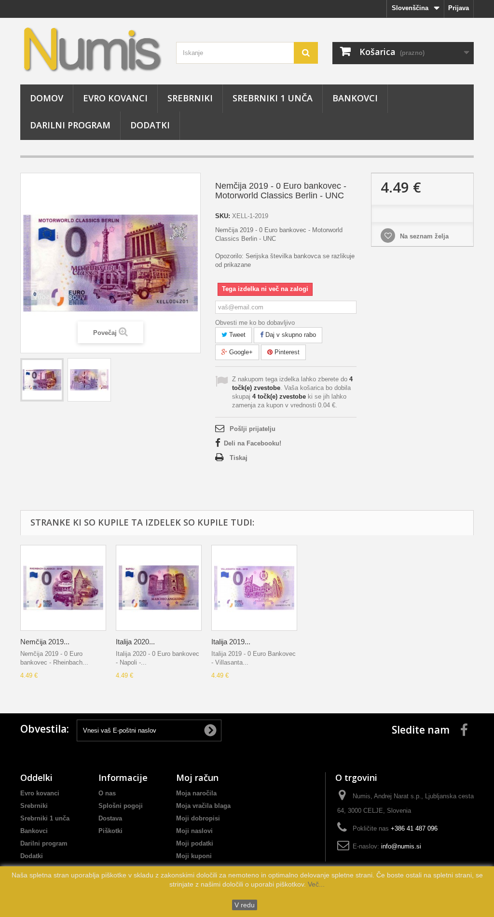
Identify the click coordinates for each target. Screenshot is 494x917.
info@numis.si (401, 846)
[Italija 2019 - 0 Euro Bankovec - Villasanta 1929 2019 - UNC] (254, 588)
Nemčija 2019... (44, 642)
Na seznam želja (423, 236)
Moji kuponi (194, 856)
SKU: (222, 216)
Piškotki (110, 830)
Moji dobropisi (198, 818)
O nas (107, 793)
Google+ (240, 352)
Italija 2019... (230, 642)
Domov (46, 98)
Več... (315, 884)
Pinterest (286, 352)
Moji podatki (194, 843)
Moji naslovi (194, 830)
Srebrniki (190, 98)
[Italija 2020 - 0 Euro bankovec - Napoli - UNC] (159, 588)
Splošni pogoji (120, 805)
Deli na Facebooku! (252, 443)
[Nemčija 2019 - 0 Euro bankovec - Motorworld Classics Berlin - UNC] (42, 380)
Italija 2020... (135, 642)
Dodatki (150, 125)
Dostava (110, 818)
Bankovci (355, 98)
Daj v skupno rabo (289, 334)
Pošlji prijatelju (252, 428)
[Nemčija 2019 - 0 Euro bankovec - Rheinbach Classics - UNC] (63, 588)
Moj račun (197, 777)
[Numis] (91, 48)
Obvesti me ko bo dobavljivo (255, 322)
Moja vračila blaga (203, 805)
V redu (244, 905)
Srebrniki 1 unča (273, 98)
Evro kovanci (115, 98)
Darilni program (70, 125)
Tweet (236, 334)
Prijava (458, 8)
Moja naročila (196, 793)
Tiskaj (238, 457)
